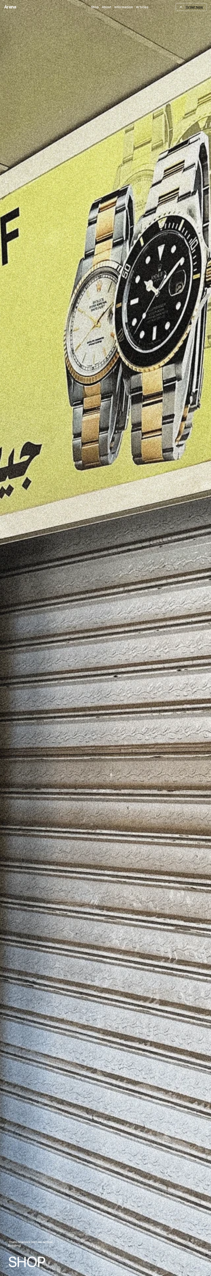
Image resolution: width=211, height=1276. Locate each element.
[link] (191, 7)
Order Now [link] (194, 7)
